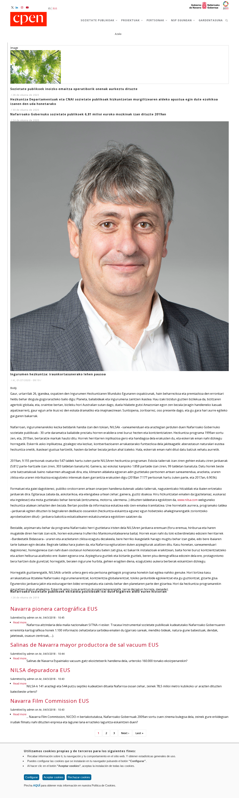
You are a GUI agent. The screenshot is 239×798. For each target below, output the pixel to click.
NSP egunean (182, 20)
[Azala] (28, 19)
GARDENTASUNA (211, 20)
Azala (118, 34)
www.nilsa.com (187, 500)
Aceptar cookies (53, 777)
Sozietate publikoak (98, 20)
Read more (20, 622)
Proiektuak (131, 20)
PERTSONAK (156, 20)
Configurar (31, 777)
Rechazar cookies (79, 777)
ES (49, 8)
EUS (55, 8)
